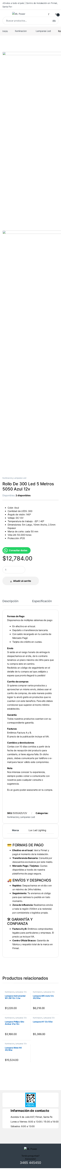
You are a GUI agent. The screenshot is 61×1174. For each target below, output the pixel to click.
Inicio (5, 31)
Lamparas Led (43, 31)
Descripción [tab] (10, 601)
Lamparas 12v (21, 992)
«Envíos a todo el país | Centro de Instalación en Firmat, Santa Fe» (30, 5)
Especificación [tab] (42, 601)
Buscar (54, 20)
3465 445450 (30, 1163)
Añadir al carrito (22, 580)
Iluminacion (21, 31)
